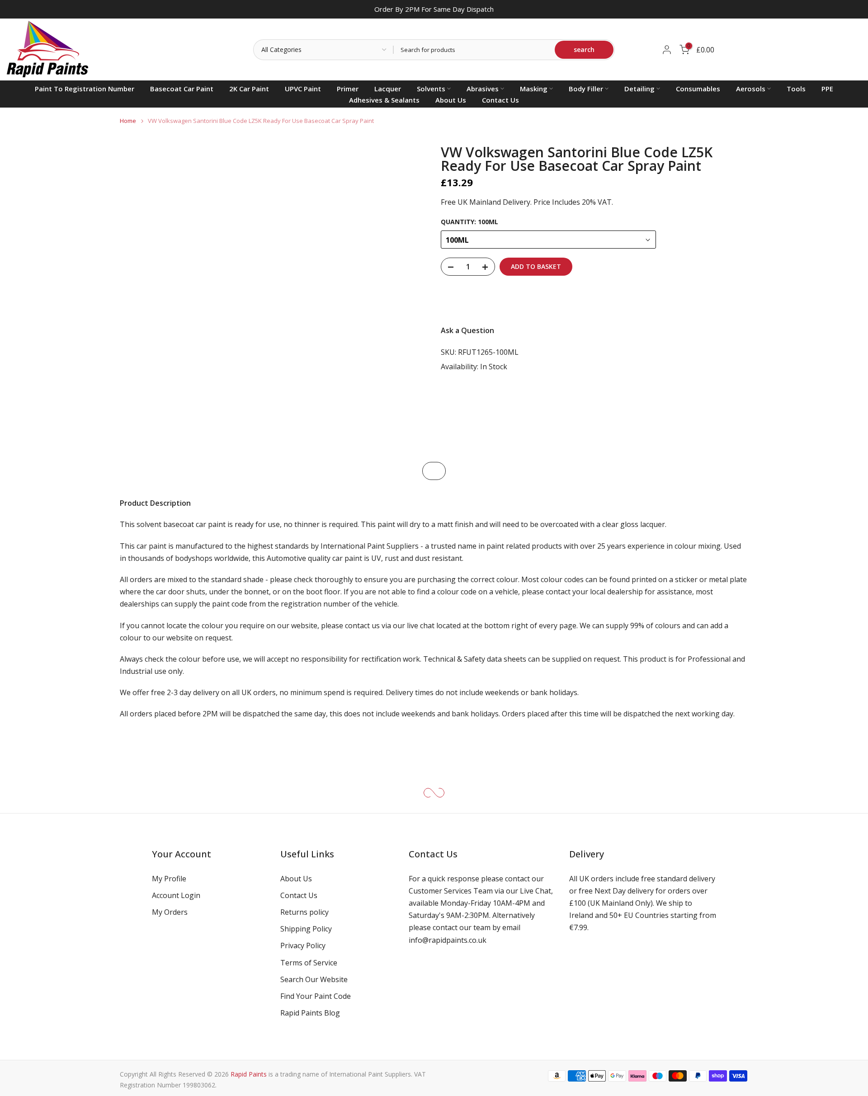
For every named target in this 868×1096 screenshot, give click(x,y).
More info (723, 300)
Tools (796, 88)
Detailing (639, 88)
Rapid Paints (249, 1074)
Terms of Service (308, 963)
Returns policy (304, 912)
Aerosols (750, 88)
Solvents (431, 88)
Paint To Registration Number (84, 88)
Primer (348, 88)
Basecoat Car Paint (181, 88)
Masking (533, 88)
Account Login (176, 895)
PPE (827, 88)
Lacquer (387, 88)
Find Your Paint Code (315, 996)
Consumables (698, 88)
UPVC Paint (303, 88)
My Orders (170, 912)
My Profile (169, 879)
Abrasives (483, 88)
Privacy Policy (303, 945)
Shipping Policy (306, 929)
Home (128, 121)
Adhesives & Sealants (384, 99)
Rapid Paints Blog (310, 1013)
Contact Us (500, 99)
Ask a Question (467, 331)
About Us (450, 99)
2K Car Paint (249, 88)
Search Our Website (314, 979)
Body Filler (586, 88)
